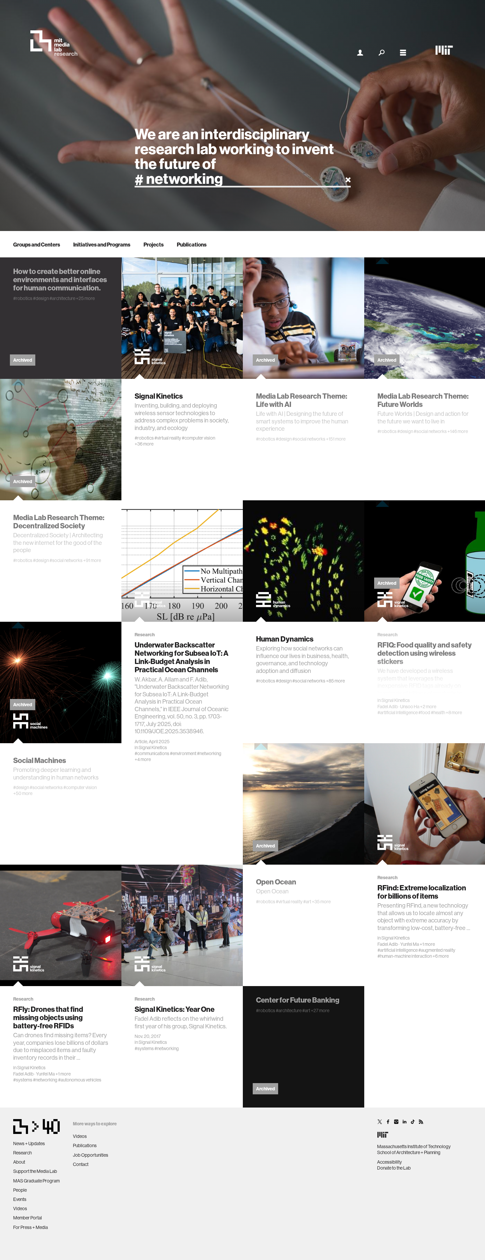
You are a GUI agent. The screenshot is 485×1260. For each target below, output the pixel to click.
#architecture (62, 298)
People (20, 1190)
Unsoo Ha (409, 707)
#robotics (22, 298)
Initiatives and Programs (101, 244)
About (19, 1162)
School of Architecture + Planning (408, 1152)
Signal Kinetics (153, 747)
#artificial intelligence (397, 712)
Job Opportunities (90, 1155)
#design (41, 298)
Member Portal (27, 1218)
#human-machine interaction (404, 956)
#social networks (308, 439)
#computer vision (198, 438)
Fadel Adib (387, 707)
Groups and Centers (36, 244)
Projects (154, 244)
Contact (80, 1164)
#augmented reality (436, 950)
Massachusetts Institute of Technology (414, 1146)
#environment (183, 753)
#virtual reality (167, 438)
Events (19, 1199)
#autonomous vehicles (79, 1080)
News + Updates (29, 1143)
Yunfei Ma (409, 944)
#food (424, 712)
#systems (22, 1080)
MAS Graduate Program (36, 1181)
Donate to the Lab (394, 1168)
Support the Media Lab (35, 1171)
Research (22, 1153)
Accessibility (389, 1162)
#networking (209, 753)
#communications (152, 753)
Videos (20, 1208)
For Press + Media (30, 1227)
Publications (192, 244)
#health (438, 712)
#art (307, 902)
